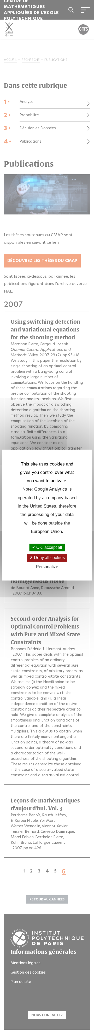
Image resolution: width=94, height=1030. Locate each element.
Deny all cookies (49, 558)
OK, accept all (48, 547)
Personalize (47, 567)
